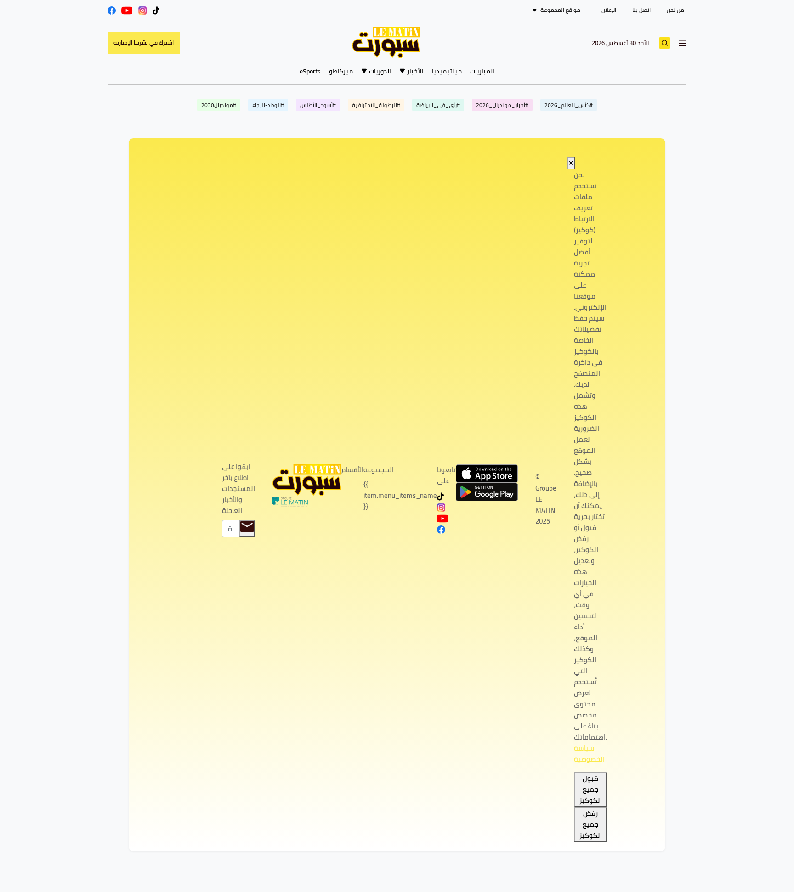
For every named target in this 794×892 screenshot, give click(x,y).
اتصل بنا (641, 10)
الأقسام (352, 469)
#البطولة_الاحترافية (376, 105)
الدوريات (380, 71)
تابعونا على (446, 475)
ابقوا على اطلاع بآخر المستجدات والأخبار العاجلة (238, 488)
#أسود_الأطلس (318, 105)
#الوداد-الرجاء (268, 105)
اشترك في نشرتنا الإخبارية (143, 42)
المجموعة (378, 469)
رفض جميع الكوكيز (590, 824)
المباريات (482, 71)
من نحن (675, 10)
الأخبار (415, 71)
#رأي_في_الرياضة (438, 105)
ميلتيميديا (447, 71)
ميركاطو (341, 71)
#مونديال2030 (218, 105)
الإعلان (608, 10)
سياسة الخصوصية (589, 753)
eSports (310, 71)
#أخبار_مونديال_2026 (502, 105)
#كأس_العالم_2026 (568, 105)
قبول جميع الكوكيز (590, 789)
